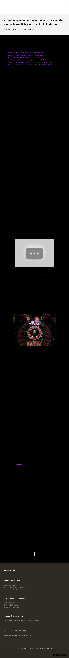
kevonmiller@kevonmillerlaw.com (20, 635)
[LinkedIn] (57, 655)
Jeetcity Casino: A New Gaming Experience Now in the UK (27, 53)
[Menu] (65, 3)
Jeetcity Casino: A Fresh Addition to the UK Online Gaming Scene (29, 64)
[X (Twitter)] (64, 655)
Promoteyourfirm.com (45, 648)
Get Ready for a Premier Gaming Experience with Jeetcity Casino (29, 60)
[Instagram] (61, 655)
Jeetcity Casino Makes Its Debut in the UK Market (24, 57)
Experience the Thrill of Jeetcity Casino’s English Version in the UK (29, 62)
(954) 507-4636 (20, 631)
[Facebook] (54, 655)
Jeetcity (19, 464)
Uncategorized (29, 29)
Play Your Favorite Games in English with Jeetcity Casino (26, 55)
